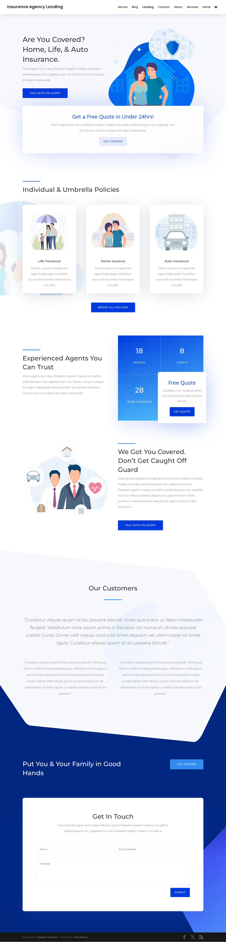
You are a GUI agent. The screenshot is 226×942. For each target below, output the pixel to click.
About (178, 7)
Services (192, 7)
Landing (148, 7)
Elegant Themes (47, 937)
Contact (164, 7)
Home (206, 7)
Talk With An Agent (45, 93)
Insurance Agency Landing (35, 7)
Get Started (113, 141)
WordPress (81, 937)
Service (122, 7)
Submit (180, 892)
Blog (135, 7)
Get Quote (182, 411)
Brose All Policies (113, 307)
